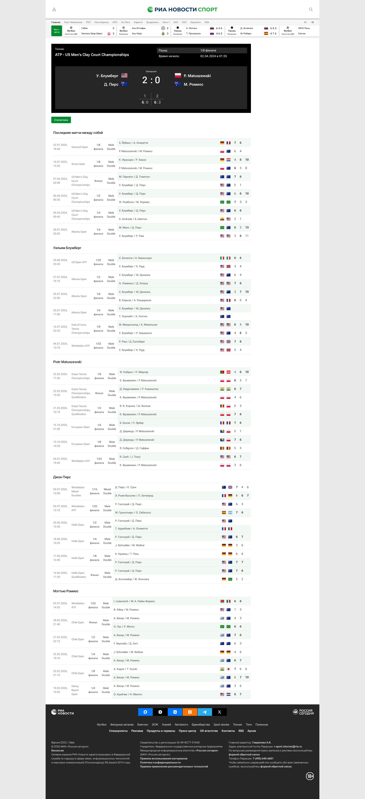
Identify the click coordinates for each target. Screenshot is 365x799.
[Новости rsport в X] (219, 712)
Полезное (262, 724)
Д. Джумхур (127, 431)
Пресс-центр (187, 731)
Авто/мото (181, 724)
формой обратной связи (244, 754)
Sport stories (221, 724)
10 (247, 159)
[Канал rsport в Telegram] (205, 712)
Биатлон (142, 724)
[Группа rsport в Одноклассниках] (190, 712)
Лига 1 (166, 22)
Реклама (137, 731)
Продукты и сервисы (161, 731)
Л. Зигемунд (145, 495)
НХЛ (184, 22)
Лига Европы (101, 22)
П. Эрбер (138, 422)
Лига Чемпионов (73, 22)
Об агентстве (209, 731)
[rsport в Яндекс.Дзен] (160, 712)
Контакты (228, 731)
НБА (207, 22)
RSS (241, 731)
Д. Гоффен (142, 448)
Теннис (59, 48)
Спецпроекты (118, 731)
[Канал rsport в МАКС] (145, 712)
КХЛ (176, 22)
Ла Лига (125, 22)
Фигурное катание (122, 724)
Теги (249, 724)
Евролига (195, 22)
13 (247, 227)
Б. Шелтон (141, 218)
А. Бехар (119, 618)
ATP (58, 54)
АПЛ (115, 22)
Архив (252, 731)
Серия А (138, 22)
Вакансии (57, 750)
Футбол (101, 724)
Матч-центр (57, 30)
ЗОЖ (155, 724)
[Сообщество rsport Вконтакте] (175, 712)
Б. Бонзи (125, 422)
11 (247, 236)
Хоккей (166, 724)
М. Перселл (126, 176)
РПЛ (88, 22)
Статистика (61, 119)
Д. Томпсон (143, 176)
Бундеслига (152, 22)
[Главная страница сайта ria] (169, 9)
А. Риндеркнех (142, 300)
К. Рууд (140, 266)
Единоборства (201, 724)
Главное (55, 22)
